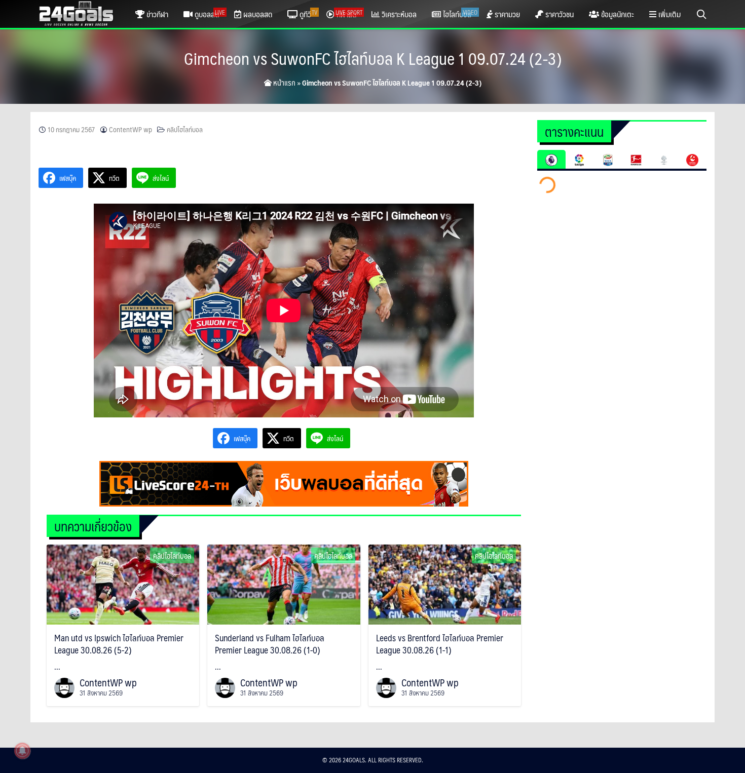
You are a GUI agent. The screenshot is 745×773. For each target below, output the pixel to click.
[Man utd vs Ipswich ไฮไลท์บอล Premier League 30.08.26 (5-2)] (123, 583)
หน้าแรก (283, 82)
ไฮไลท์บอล (459, 14)
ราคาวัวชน (558, 14)
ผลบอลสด (256, 14)
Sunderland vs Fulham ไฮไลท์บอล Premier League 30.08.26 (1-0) (269, 644)
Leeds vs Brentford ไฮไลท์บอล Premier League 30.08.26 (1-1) (439, 644)
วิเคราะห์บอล (398, 14)
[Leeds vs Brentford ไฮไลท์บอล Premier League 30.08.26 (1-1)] (444, 583)
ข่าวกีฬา (156, 14)
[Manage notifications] (22, 751)
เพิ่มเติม (668, 14)
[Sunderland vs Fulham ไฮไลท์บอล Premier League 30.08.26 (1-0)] (283, 583)
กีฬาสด (348, 14)
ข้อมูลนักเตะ (616, 14)
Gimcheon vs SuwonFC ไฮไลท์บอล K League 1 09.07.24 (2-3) (373, 58)
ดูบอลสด (209, 14)
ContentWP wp (130, 129)
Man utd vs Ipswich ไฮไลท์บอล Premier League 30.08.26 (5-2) (118, 644)
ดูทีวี (307, 14)
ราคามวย (506, 14)
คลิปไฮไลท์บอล (185, 129)
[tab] (551, 159)
